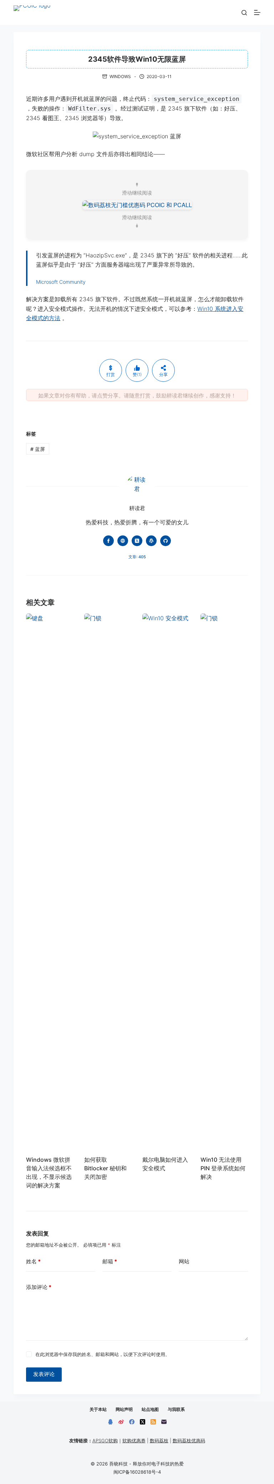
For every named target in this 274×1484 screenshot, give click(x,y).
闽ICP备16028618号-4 (137, 1472)
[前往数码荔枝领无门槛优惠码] (137, 204)
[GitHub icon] (165, 540)
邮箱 (109, 1261)
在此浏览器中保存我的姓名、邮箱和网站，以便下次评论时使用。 (102, 1354)
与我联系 (176, 1409)
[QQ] (110, 1421)
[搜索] (244, 12)
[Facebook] (132, 1421)
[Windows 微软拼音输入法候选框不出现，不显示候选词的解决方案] (49, 880)
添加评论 (38, 1287)
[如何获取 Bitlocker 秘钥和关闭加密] (108, 880)
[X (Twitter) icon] (137, 540)
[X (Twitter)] (142, 1421)
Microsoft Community (61, 282)
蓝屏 (37, 449)
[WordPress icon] (151, 540)
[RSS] (153, 1421)
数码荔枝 (159, 1440)
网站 (184, 1261)
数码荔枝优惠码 (189, 1440)
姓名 (33, 1261)
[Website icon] (122, 540)
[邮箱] (164, 1421)
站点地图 (150, 1409)
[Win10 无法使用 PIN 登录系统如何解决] (224, 880)
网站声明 (124, 1409)
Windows (120, 76)
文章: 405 (137, 556)
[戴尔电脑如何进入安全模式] (166, 880)
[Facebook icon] (108, 540)
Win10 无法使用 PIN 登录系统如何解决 (223, 1168)
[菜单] (257, 12)
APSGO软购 (105, 1440)
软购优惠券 (134, 1440)
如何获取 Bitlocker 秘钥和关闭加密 (105, 1168)
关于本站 (98, 1409)
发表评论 (44, 1374)
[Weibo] (121, 1421)
